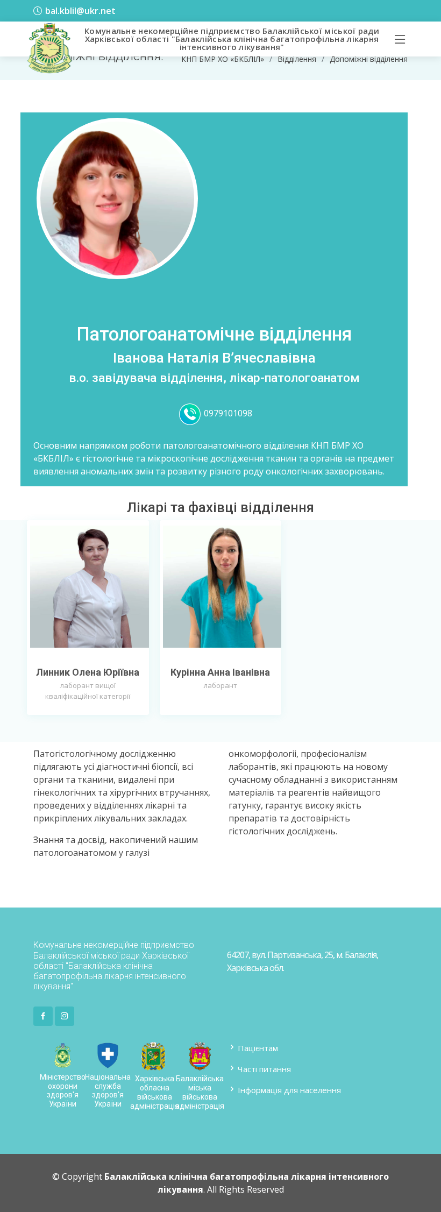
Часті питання (264, 1068)
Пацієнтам (258, 1047)
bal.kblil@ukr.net (80, 11)
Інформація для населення (289, 1089)
